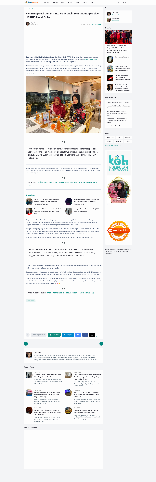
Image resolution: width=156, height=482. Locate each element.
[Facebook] (85, 335)
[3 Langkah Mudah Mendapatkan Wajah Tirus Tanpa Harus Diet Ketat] (68, 214)
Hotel (77, 2)
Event (109, 141)
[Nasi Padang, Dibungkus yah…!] (110, 62)
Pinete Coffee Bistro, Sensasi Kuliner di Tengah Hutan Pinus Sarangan (122, 68)
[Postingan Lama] (26, 344)
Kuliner (70, 2)
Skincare (46, 2)
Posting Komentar (39, 334)
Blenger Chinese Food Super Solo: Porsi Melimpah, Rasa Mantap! (122, 77)
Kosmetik (55, 2)
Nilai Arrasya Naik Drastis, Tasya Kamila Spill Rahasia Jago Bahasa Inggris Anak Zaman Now (47, 211)
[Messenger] (78, 335)
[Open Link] (130, 3)
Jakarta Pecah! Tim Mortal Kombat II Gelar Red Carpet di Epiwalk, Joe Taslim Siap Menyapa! (47, 412)
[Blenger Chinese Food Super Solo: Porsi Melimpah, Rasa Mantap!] (110, 81)
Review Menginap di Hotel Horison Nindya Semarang (70, 293)
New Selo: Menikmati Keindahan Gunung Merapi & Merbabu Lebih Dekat (117, 113)
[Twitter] (92, 335)
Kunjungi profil (115, 14)
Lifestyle (84, 2)
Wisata (63, 2)
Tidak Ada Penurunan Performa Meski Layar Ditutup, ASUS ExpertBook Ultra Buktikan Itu (86, 395)
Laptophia (120, 476)
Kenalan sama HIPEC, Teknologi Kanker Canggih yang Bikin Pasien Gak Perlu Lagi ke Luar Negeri (47, 395)
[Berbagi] (98, 335)
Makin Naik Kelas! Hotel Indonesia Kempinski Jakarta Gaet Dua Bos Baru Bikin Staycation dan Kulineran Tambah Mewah (122, 88)
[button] (95, 24)
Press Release (31, 300)
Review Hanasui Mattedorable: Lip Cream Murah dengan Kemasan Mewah (117, 120)
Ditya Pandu (38, 352)
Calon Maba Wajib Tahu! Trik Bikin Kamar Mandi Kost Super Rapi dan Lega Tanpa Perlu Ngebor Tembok (87, 377)
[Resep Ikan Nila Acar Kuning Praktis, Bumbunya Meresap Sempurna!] (68, 413)
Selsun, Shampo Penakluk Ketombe (118, 102)
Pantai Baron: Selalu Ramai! (115, 126)
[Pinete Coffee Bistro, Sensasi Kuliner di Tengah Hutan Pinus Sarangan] (110, 71)
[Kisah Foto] (31, 2)
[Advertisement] (63, 40)
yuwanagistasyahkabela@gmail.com (121, 249)
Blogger (127, 137)
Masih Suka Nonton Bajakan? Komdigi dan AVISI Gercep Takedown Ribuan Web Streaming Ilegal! (86, 202)
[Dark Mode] (119, 3)
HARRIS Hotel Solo (90, 59)
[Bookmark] (28, 335)
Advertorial (110, 137)
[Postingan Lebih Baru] (101, 344)
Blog (92, 2)
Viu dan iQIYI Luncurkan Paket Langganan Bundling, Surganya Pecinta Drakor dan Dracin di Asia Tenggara (46, 202)
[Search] (126, 3)
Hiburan (118, 141)
